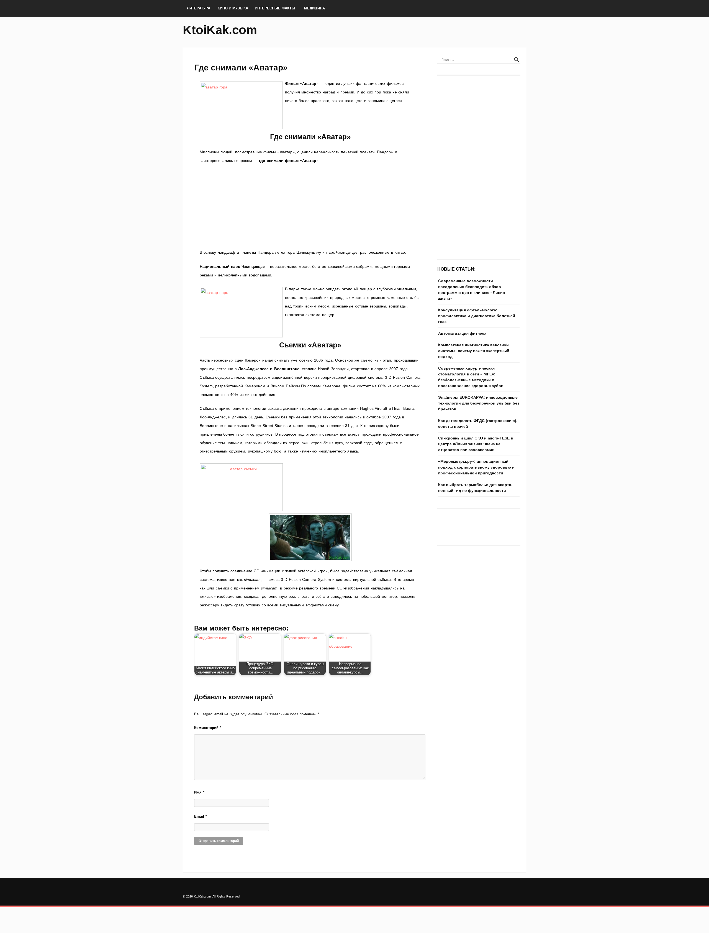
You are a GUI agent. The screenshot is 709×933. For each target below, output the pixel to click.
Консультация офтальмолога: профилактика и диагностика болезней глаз (476, 316)
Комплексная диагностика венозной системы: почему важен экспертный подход (473, 351)
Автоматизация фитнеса (462, 333)
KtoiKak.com (220, 30)
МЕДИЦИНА (314, 8)
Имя (199, 792)
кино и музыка (233, 8)
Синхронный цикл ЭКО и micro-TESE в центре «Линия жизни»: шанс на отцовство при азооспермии (475, 444)
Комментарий (207, 728)
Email (200, 816)
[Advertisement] (310, 206)
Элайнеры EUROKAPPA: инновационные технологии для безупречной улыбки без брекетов (478, 403)
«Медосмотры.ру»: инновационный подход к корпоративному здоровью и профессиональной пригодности (476, 467)
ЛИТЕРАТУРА (198, 8)
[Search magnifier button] (516, 59)
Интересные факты (275, 8)
